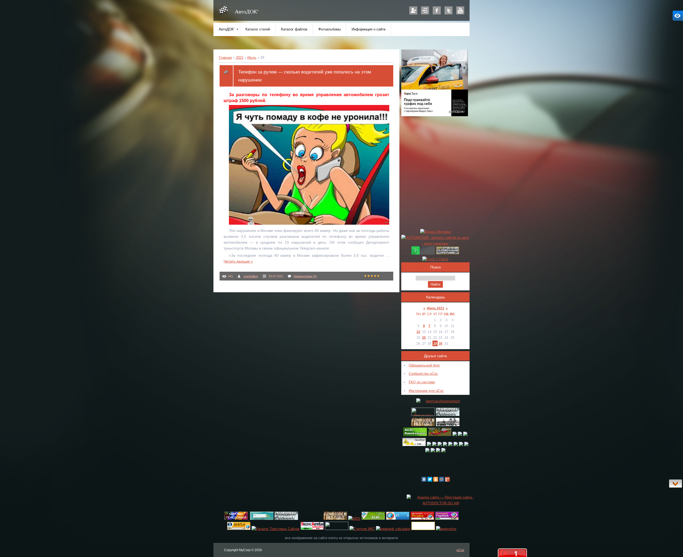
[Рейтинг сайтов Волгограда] (433, 451)
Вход (425, 10)
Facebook (437, 10)
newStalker (251, 276)
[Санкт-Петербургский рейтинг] (460, 435)
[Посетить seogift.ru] (362, 529)
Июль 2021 (435, 308)
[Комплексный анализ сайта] (398, 519)
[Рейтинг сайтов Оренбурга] (414, 445)
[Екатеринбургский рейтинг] (461, 445)
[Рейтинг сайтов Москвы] (454, 435)
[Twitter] (429, 479)
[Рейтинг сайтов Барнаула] (429, 445)
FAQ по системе (422, 382)
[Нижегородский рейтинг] (456, 445)
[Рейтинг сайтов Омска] (445, 445)
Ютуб (460, 10)
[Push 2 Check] (435, 259)
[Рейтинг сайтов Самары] (466, 445)
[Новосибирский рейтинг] (465, 435)
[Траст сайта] (422, 519)
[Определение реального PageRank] (447, 519)
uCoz (460, 550)
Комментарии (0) (305, 276)
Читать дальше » (238, 261)
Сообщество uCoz (423, 374)
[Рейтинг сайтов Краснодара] (443, 451)
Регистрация (413, 10)
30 (440, 343)
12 (418, 331)
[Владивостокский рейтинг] (440, 445)
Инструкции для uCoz (426, 391)
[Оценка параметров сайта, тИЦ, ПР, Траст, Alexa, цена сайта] (239, 529)
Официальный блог (424, 365)
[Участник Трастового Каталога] (275, 529)
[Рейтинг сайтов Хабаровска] (450, 445)
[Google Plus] (447, 479)
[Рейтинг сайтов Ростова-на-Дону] (438, 451)
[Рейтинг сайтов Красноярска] (434, 445)
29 (435, 343)
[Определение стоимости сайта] (373, 519)
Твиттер (448, 10)
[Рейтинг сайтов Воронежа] (427, 451)
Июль (251, 58)
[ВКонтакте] (424, 479)
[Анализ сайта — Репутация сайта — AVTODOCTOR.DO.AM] (441, 503)
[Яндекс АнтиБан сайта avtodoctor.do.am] (312, 529)
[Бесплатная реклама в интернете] (261, 519)
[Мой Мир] (441, 479)
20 (424, 337)
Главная (225, 58)
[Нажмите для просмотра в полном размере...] (312, 223)
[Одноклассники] (435, 479)
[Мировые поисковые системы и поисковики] (236, 519)
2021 (239, 58)
